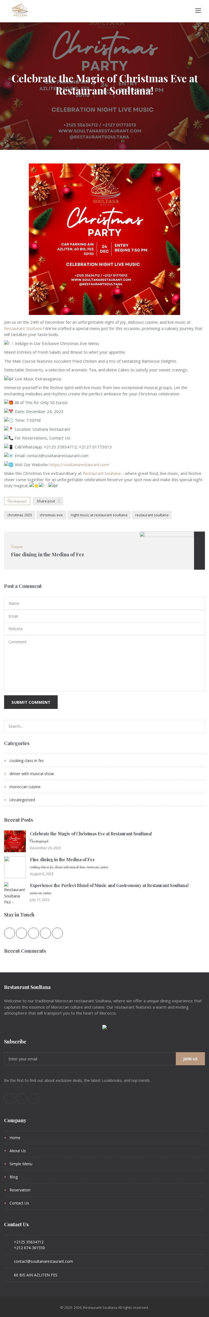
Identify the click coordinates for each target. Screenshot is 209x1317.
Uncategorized (17, 501)
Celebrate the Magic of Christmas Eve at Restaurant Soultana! (91, 833)
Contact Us (19, 1203)
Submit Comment (30, 702)
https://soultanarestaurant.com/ (80, 464)
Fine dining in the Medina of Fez (62, 859)
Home (15, 1137)
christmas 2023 (19, 514)
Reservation (20, 1189)
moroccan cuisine (25, 786)
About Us (18, 1150)
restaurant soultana (151, 514)
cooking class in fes (27, 760)
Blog (14, 1176)
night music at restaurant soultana (99, 514)
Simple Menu (21, 1163)
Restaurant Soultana (23, 328)
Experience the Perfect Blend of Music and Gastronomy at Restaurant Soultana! (109, 885)
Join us (190, 1058)
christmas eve (51, 514)
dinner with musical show (32, 773)
